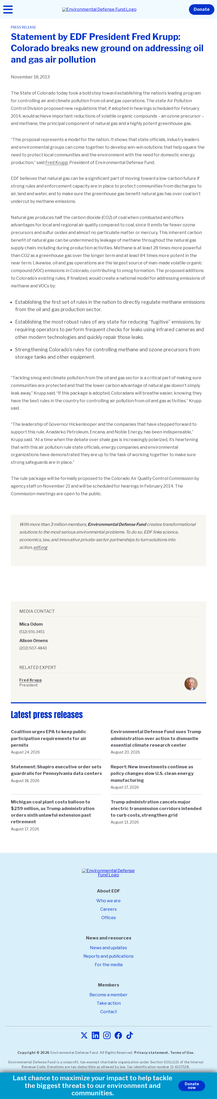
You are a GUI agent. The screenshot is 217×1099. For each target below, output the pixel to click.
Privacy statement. (151, 1053)
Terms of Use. (182, 1053)
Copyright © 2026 (33, 1053)
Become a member (108, 994)
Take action (109, 1003)
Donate (202, 9)
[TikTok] (129, 1036)
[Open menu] (8, 9)
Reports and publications (108, 956)
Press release (23, 27)
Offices (108, 917)
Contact (108, 1011)
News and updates (108, 947)
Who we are (108, 900)
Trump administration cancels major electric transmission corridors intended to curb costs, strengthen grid (156, 808)
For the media (109, 964)
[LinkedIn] (95, 1036)
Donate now (192, 1086)
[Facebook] (118, 1036)
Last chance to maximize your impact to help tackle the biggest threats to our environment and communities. (92, 1085)
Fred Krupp (56, 162)
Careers (108, 909)
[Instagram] (107, 1036)
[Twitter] (84, 1036)
